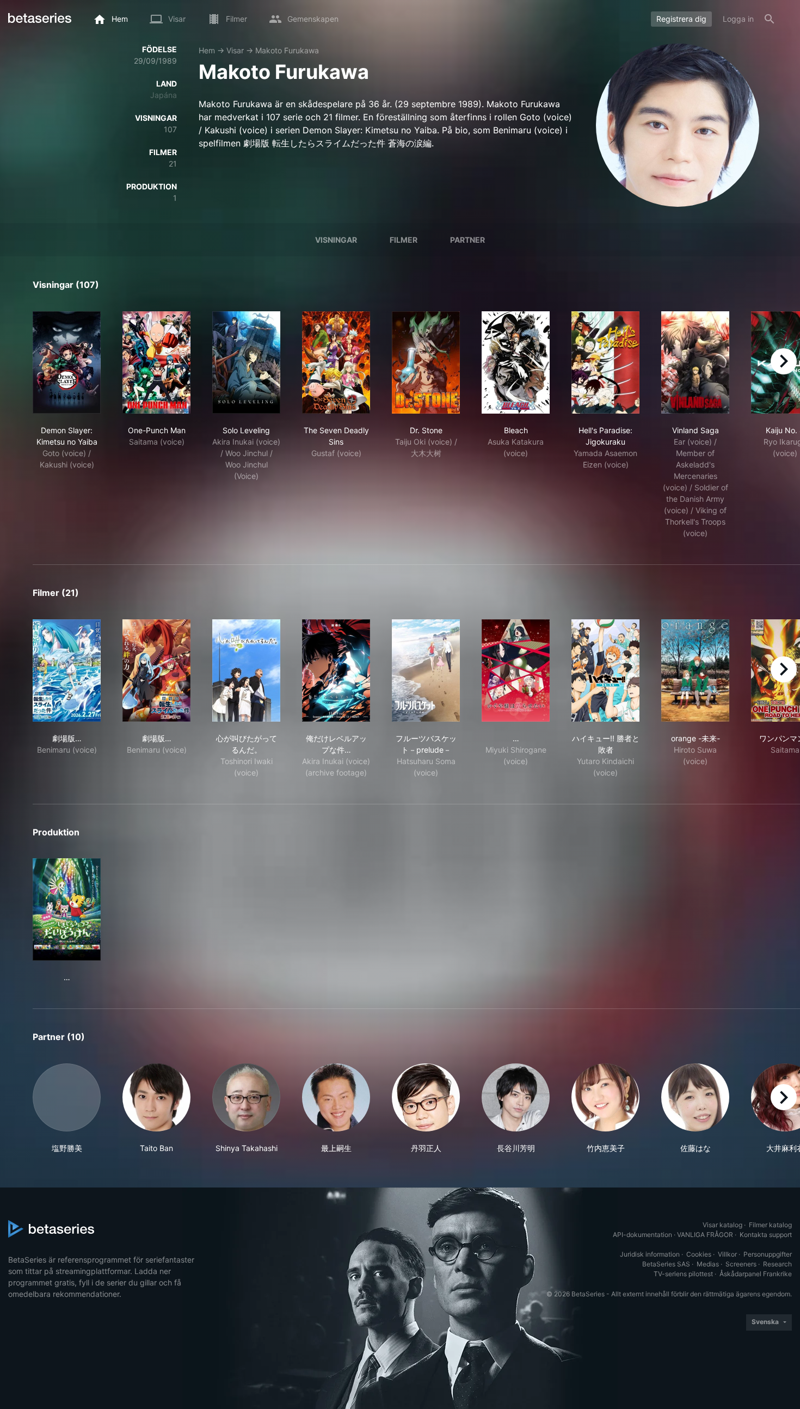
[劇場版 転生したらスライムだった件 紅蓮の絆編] (156, 670)
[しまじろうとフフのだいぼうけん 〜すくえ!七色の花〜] (67, 909)
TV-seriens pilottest (683, 1274)
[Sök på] (769, 19)
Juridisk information (650, 1254)
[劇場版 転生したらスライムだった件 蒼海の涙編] (67, 670)
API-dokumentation (642, 1234)
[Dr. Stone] (426, 362)
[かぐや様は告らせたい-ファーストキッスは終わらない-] (516, 670)
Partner (467, 239)
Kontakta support (766, 1234)
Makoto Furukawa (287, 50)
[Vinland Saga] (695, 362)
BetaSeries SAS (666, 1264)
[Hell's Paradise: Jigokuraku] (605, 362)
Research (777, 1264)
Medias (708, 1264)
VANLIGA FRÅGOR (705, 1234)
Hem (207, 50)
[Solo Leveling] (246, 362)
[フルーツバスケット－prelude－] (426, 670)
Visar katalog (722, 1225)
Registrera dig (681, 18)
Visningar (336, 239)
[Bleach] (516, 362)
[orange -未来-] (695, 670)
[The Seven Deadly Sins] (336, 362)
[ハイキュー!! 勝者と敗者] (605, 670)
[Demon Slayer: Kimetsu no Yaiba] (67, 362)
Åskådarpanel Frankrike (755, 1274)
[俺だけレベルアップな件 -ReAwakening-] (336, 670)
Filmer (403, 239)
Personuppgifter (767, 1254)
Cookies (698, 1254)
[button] (67, 1108)
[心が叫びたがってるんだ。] (246, 670)
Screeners (740, 1264)
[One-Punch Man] (156, 362)
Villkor (727, 1254)
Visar (235, 50)
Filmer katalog (770, 1225)
